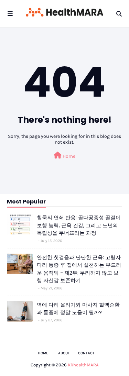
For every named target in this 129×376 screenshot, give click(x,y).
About (64, 353)
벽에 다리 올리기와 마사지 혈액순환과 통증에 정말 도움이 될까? (78, 308)
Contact (86, 353)
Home (68, 156)
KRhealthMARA (83, 364)
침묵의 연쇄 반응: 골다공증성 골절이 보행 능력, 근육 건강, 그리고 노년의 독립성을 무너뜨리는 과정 (79, 225)
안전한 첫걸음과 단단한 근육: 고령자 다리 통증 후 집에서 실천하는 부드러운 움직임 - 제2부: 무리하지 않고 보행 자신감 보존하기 (79, 269)
